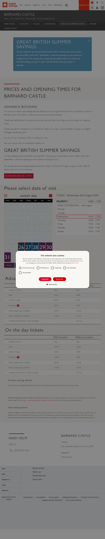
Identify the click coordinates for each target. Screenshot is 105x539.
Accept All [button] (45, 279)
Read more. (75, 263)
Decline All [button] (59, 279)
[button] (52, 284)
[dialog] (52, 269)
